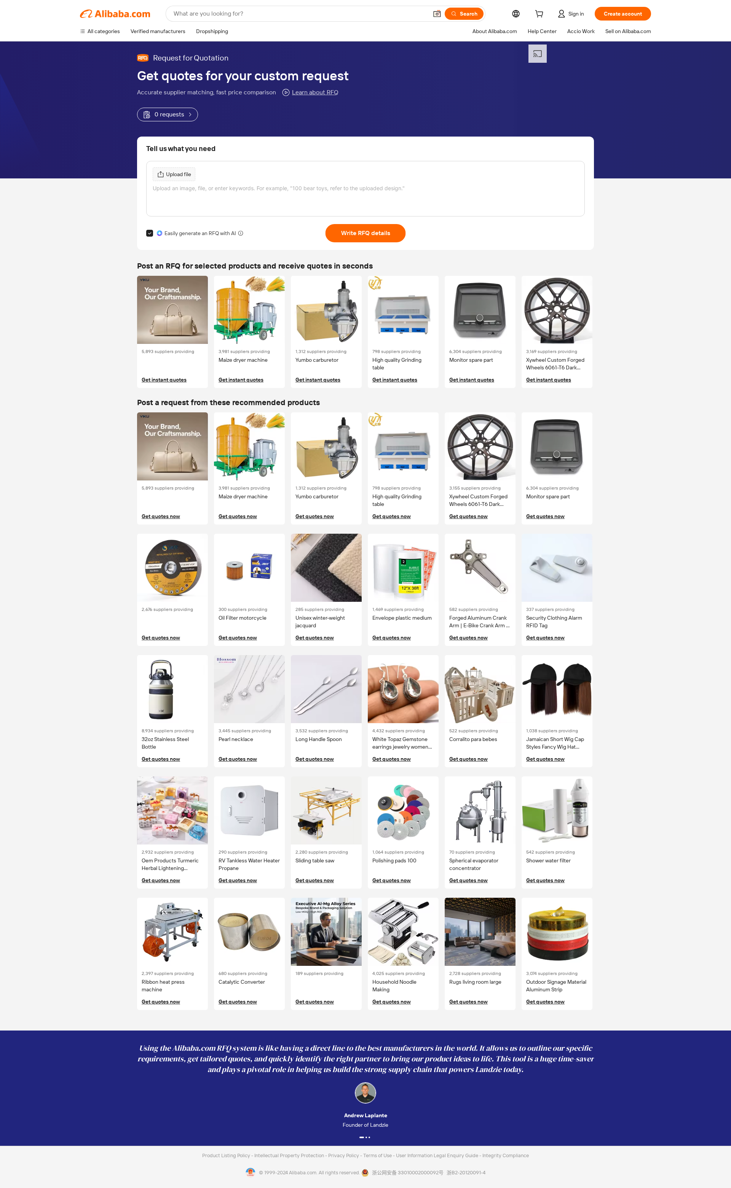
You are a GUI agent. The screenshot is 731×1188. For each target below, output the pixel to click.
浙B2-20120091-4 (466, 1172)
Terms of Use (378, 1155)
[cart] (540, 15)
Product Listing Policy (226, 1155)
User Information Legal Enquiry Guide (437, 1155)
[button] (437, 13)
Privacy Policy (344, 1155)
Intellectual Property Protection (289, 1155)
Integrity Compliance (505, 1155)
